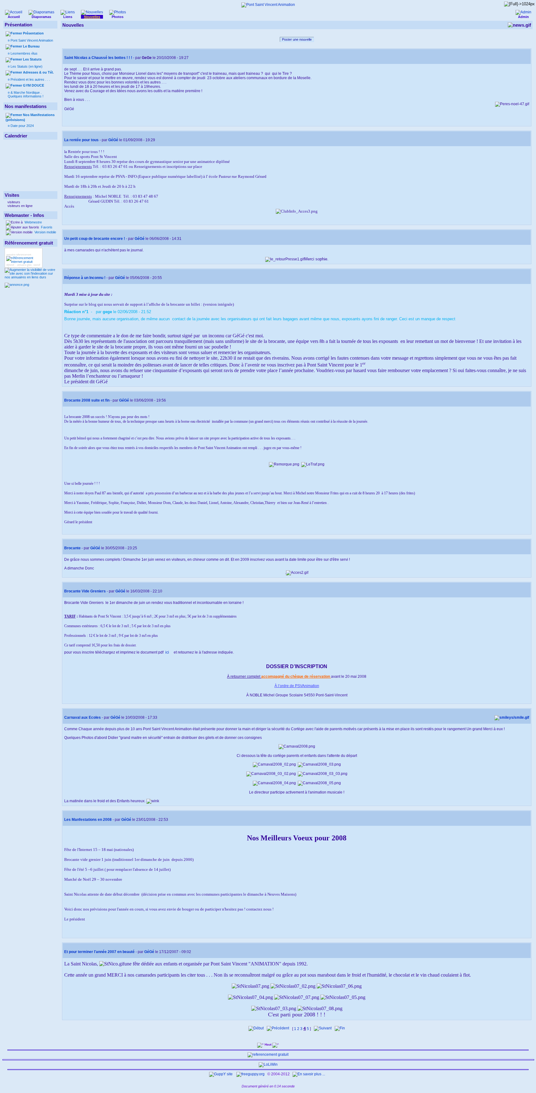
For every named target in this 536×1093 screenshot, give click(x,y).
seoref (37, 264)
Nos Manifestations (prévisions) (30, 117)
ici (167, 652)
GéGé (113, 140)
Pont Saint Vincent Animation (31, 40)
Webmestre (33, 222)
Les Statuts (32, 59)
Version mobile (45, 232)
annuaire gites (24, 264)
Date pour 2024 (22, 126)
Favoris (46, 227)
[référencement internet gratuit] (23, 261)
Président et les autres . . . (30, 79)
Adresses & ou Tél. (38, 72)
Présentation (33, 33)
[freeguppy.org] (251, 1074)
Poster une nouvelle (297, 39)
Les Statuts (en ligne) (26, 66)
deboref (10, 264)
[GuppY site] (221, 1074)
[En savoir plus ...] (309, 1074)
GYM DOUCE (33, 85)
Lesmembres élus (24, 53)
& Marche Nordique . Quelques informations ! (25, 94)
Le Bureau (31, 46)
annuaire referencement (18, 254)
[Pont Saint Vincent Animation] (268, 4)
